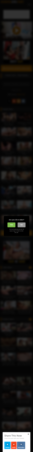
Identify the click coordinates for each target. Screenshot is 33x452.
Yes (11, 225)
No (22, 225)
